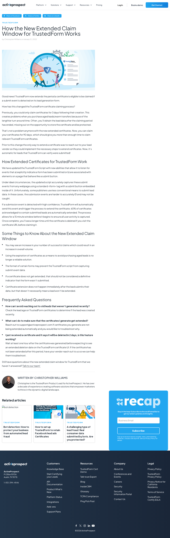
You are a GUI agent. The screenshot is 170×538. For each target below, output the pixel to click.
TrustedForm (10, 23)
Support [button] (69, 5)
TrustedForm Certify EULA (154, 498)
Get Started (157, 5)
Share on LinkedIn (54, 16)
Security (118, 486)
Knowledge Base (55, 469)
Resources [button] (84, 5)
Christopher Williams (12, 39)
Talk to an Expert (88, 476)
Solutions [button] (55, 5)
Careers (118, 481)
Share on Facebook (14, 16)
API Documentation (55, 483)
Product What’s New (54, 490)
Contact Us (119, 499)
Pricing (99, 5)
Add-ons (51, 506)
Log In (120, 5)
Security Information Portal (123, 493)
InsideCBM (85, 486)
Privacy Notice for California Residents (156, 484)
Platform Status (54, 497)
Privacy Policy (150, 438)
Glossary (84, 491)
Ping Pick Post (87, 501)
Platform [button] (40, 5)
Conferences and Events (122, 475)
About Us (118, 469)
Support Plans (54, 511)
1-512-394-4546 (11, 482)
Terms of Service (156, 492)
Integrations (53, 501)
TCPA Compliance (89, 496)
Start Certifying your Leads (54, 475)
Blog (82, 481)
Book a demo (137, 5)
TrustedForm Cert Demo (89, 470)
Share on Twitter (34, 16)
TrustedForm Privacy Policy (155, 475)
